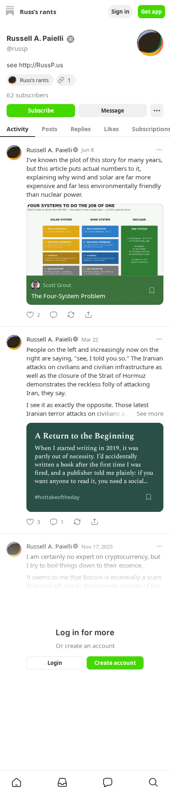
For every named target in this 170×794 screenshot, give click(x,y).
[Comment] (54, 314)
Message (112, 110)
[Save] (151, 290)
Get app (151, 11)
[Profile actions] (156, 110)
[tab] (17, 128)
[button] (16, 782)
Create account (115, 663)
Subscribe (41, 110)
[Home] (10, 12)
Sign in (120, 11)
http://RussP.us (41, 65)
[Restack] (71, 314)
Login (54, 663)
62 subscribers (27, 95)
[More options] (159, 149)
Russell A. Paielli (49, 150)
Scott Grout (57, 285)
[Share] (88, 314)
